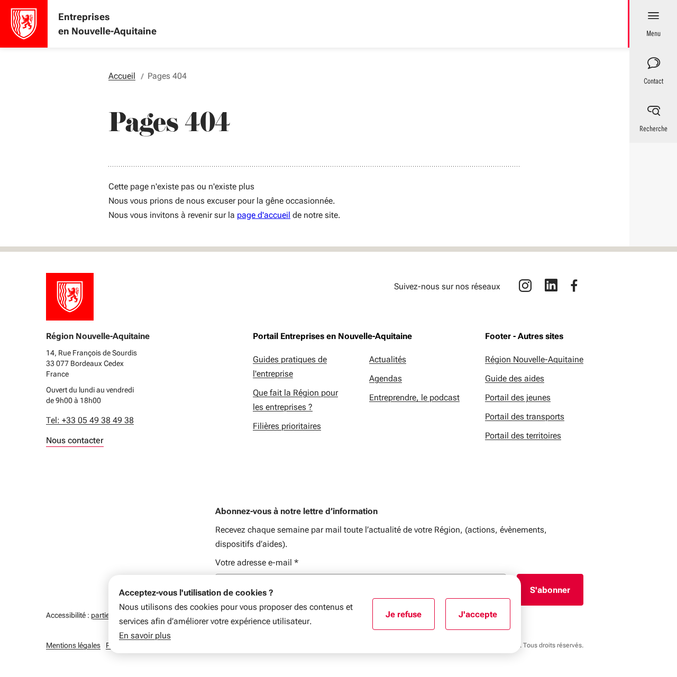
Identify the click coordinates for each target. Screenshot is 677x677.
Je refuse (410, 617)
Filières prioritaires (287, 426)
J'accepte (484, 617)
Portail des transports (524, 416)
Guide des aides (514, 378)
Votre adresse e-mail (256, 562)
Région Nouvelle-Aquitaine (534, 359)
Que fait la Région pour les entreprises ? (295, 400)
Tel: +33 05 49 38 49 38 (90, 420)
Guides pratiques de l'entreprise (290, 366)
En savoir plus (145, 635)
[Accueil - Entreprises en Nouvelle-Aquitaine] (24, 24)
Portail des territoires (523, 436)
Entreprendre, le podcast (414, 397)
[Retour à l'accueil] (70, 297)
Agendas (385, 378)
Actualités (387, 359)
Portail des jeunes (518, 397)
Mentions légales (73, 645)
